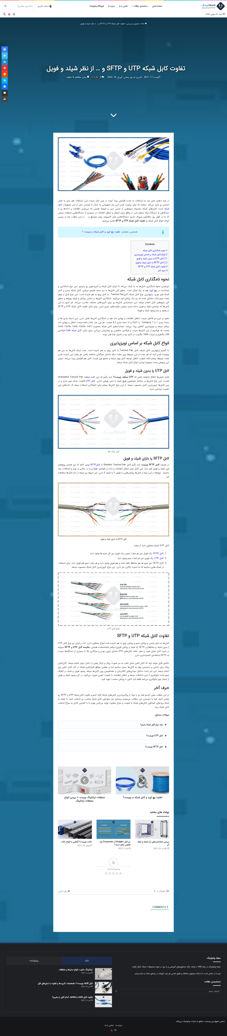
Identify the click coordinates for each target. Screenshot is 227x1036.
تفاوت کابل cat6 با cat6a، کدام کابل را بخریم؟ (72, 997)
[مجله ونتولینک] (213, 6)
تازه (87, 961)
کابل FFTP (158, 553)
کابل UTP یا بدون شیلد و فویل (151, 258)
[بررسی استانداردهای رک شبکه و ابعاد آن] (152, 829)
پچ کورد (153, 290)
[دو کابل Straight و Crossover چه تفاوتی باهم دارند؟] (113, 829)
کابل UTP (90, 381)
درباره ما (111, 6)
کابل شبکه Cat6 (73, 330)
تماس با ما (123, 6)
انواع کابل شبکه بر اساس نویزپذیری (150, 254)
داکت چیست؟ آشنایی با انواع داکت (76, 841)
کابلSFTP (95, 465)
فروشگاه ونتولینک (96, 6)
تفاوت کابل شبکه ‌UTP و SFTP (152, 266)
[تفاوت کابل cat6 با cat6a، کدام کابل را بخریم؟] (103, 1001)
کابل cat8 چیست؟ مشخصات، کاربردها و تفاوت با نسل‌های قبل (65, 983)
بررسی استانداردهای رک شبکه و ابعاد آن (153, 843)
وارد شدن (62, 891)
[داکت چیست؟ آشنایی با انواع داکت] (75, 829)
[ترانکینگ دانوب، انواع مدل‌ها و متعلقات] (103, 974)
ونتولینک (186, 1021)
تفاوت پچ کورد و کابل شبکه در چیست (102, 232)
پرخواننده (34, 961)
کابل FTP (159, 558)
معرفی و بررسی (133, 23)
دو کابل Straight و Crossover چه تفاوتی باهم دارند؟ (115, 843)
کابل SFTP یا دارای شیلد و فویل (151, 262)
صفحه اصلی (157, 6)
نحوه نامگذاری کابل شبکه (155, 250)
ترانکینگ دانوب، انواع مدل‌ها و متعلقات (76, 969)
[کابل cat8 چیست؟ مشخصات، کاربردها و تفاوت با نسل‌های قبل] (103, 987)
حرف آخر (162, 270)
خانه (143, 23)
